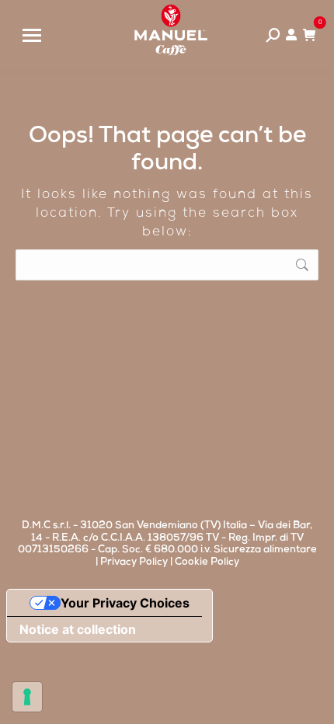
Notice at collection (77, 629)
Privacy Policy (134, 563)
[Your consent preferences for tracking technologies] (27, 697)
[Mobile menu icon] (32, 35)
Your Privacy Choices (125, 603)
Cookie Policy (207, 563)
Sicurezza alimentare (265, 550)
